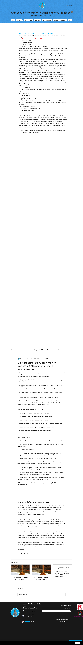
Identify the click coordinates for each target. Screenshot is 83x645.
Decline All (71, 643)
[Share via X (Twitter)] (21, 553)
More (59, 350)
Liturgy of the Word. (39, 350)
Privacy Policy (51, 643)
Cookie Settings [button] (63, 643)
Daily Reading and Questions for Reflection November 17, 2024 (41, 578)
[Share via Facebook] (18, 553)
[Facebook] (31, 621)
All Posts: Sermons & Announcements (21, 350)
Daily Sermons (51, 350)
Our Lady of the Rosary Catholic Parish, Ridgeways (41, 12)
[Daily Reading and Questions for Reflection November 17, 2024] (41, 570)
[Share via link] (27, 553)
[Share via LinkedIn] (24, 553)
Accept (77, 643)
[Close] (81, 643)
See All (70, 562)
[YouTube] (33, 621)
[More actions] (64, 358)
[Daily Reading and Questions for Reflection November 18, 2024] (20, 570)
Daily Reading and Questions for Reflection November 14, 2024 (62, 568)
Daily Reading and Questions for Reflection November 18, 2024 (20, 578)
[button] (72, 11)
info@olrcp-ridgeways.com (31, 611)
